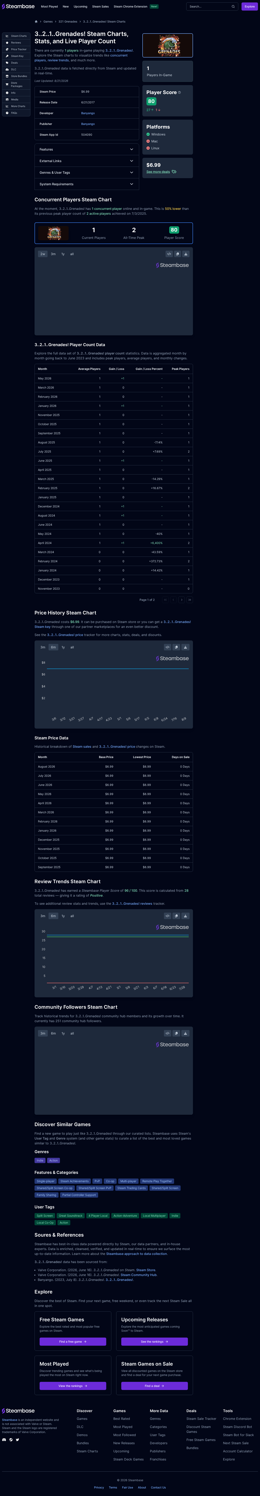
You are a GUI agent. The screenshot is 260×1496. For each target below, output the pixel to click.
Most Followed (124, 1435)
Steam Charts (87, 1451)
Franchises (158, 1459)
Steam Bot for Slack (238, 1435)
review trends (58, 60)
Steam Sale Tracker (201, 1419)
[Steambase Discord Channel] (4, 1439)
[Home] (36, 21)
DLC (80, 1427)
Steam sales (82, 746)
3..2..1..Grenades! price (65, 635)
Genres (155, 1419)
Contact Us (158, 1487)
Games (48, 21)
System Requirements (57, 184)
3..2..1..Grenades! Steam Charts (104, 21)
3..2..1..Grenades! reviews (132, 903)
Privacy (99, 1487)
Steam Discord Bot (237, 1427)
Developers (158, 1443)
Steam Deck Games (128, 1459)
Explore (250, 6)
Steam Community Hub (139, 1275)
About (142, 1487)
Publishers (158, 1451)
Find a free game (70, 1341)
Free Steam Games (201, 1440)
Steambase (9, 1419)
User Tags (157, 1435)
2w (42, 254)
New (66, 6)
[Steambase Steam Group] (11, 1439)
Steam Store (145, 1270)
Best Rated (121, 1419)
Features (46, 149)
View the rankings (70, 1386)
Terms (113, 1487)
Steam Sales (100, 6)
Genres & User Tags (55, 172)
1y (63, 254)
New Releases (124, 1443)
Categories (158, 1427)
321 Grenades (67, 21)
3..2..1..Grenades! (119, 50)
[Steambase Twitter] (17, 1439)
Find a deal (152, 1386)
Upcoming (80, 6)
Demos (82, 1435)
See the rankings (152, 1341)
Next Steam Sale (236, 1443)
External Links (51, 161)
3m (53, 254)
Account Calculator (238, 1451)
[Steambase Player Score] (179, 92)
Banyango (88, 113)
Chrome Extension (237, 1419)
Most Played (49, 6)
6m (53, 647)
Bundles (83, 1443)
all (72, 254)
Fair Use (127, 1487)
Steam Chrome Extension (130, 6)
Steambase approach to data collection (136, 1254)
